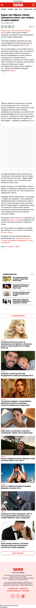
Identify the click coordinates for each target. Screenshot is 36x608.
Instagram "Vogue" (13, 246)
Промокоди (25, 591)
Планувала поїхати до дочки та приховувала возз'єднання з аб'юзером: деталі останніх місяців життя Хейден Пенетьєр (16, 345)
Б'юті (20, 9)
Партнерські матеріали (14, 591)
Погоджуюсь (4, 607)
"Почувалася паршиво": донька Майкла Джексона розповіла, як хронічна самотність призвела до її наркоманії (16, 403)
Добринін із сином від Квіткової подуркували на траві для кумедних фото (17, 374)
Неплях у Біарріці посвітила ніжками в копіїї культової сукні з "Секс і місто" (18, 459)
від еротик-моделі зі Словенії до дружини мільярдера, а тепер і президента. (17, 240)
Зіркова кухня (28, 9)
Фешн (16, 9)
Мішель (13, 71)
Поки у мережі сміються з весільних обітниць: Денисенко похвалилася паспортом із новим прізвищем (14, 545)
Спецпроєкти (24, 588)
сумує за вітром (15, 220)
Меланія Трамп (6, 232)
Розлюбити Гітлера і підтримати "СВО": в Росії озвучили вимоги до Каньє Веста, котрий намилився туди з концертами (16, 516)
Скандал (10, 9)
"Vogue (26, 45)
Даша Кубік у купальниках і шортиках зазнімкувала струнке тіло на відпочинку (17, 432)
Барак (31, 121)
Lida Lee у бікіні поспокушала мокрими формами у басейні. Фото (16, 487)
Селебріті (3, 9)
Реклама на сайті (13, 588)
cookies (15, 605)
